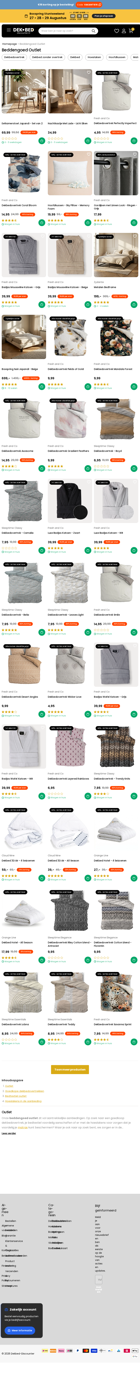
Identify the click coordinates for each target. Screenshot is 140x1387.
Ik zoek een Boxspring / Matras (70, 709)
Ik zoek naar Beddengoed (70, 696)
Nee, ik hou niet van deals (70, 734)
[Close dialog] (134, 5)
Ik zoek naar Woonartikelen (70, 721)
